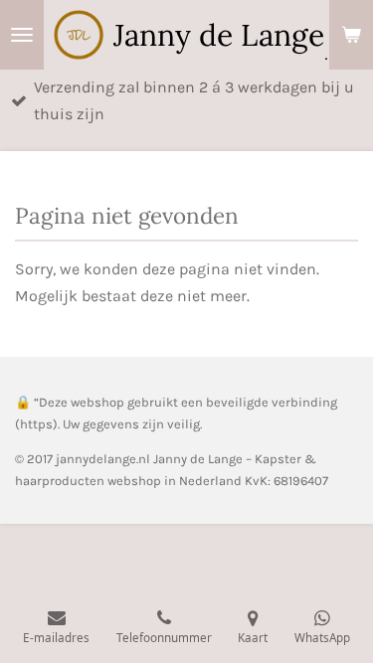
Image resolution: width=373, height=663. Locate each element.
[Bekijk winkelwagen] (351, 35)
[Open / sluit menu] (22, 35)
